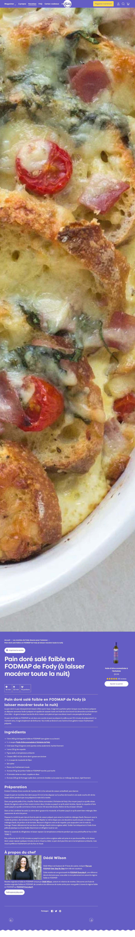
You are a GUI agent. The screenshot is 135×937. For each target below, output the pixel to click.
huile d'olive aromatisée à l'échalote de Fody (33, 742)
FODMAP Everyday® (78, 872)
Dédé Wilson (47, 882)
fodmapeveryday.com (14, 892)
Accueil (7, 640)
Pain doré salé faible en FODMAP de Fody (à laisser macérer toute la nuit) (33, 643)
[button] (123, 4)
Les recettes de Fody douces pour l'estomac (30, 640)
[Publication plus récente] (91, 920)
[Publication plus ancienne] (11, 920)
